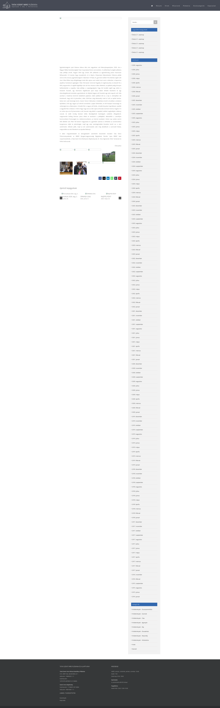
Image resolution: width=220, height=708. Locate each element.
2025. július (135, 122)
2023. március (136, 245)
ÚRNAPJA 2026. (85, 196)
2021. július (135, 333)
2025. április (136, 135)
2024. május (136, 184)
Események (63, 698)
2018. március (136, 509)
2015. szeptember (137, 583)
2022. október (136, 267)
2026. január (136, 96)
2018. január (136, 517)
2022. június (136, 285)
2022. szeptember (137, 271)
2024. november (137, 157)
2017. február (136, 566)
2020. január (136, 412)
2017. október (136, 531)
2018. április (136, 504)
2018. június (136, 495)
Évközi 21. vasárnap (138, 35)
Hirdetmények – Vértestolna (140, 640)
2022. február (136, 302)
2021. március (136, 351)
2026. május (136, 78)
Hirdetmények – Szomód (139, 614)
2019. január (136, 465)
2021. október (136, 320)
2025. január (136, 148)
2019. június (136, 443)
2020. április (136, 399)
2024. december (137, 153)
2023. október (136, 214)
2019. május (136, 447)
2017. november (137, 526)
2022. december (137, 258)
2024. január (136, 201)
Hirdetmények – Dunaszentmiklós (142, 609)
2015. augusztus (137, 588)
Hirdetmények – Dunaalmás (140, 631)
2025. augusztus (137, 118)
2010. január (136, 596)
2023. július (135, 228)
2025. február (136, 144)
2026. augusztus (137, 65)
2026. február (136, 91)
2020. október (136, 372)
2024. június (136, 179)
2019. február (136, 460)
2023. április (136, 241)
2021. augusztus (137, 329)
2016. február (136, 579)
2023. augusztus (137, 223)
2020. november (137, 368)
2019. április (136, 452)
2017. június (136, 548)
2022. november (137, 263)
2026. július (135, 69)
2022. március (136, 298)
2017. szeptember (137, 535)
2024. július (135, 175)
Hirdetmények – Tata (138, 618)
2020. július (135, 386)
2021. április (136, 346)
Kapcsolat (62, 700)
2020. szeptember (137, 377)
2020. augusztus (137, 381)
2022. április (136, 293)
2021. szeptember (137, 324)
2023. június (136, 232)
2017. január (136, 570)
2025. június (136, 127)
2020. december (137, 364)
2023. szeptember (137, 219)
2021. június (136, 337)
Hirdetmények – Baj (138, 627)
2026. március (136, 87)
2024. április (136, 188)
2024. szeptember (137, 166)
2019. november (137, 421)
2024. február (136, 197)
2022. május (136, 289)
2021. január (136, 359)
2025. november (137, 105)
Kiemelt (134, 649)
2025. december (137, 100)
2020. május (136, 394)
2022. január (136, 307)
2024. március (136, 192)
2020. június (136, 390)
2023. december (137, 206)
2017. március (136, 561)
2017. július (135, 544)
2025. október (136, 109)
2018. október (136, 478)
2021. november (137, 315)
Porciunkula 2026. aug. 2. (68, 196)
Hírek (133, 644)
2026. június (136, 74)
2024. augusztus (137, 170)
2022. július (135, 280)
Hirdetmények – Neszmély (140, 636)
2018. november (137, 473)
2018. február (136, 513)
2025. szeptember (137, 113)
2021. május (136, 342)
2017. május (136, 553)
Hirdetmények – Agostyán (139, 622)
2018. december (137, 469)
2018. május (136, 500)
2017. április (136, 557)
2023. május (136, 236)
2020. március (136, 403)
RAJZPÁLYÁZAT (106, 196)
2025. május (136, 131)
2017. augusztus (137, 539)
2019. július (135, 438)
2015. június (136, 592)
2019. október (136, 425)
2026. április (136, 83)
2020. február (136, 408)
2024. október (136, 162)
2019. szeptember (137, 430)
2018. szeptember (137, 482)
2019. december (137, 416)
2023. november (137, 210)
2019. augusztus (137, 434)
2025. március (136, 140)
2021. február (136, 355)
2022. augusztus (137, 276)
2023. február (136, 249)
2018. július (135, 491)
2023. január (136, 254)
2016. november (137, 574)
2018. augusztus (137, 487)
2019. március (136, 456)
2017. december (137, 522)
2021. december (137, 311)
